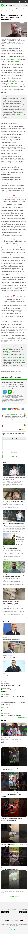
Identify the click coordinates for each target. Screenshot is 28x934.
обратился (19, 114)
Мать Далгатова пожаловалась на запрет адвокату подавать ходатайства (14, 575)
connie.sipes (13, 414)
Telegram (9, 348)
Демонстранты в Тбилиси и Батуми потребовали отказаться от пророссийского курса (13, 740)
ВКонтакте (21, 357)
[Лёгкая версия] (7, 1)
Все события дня (22, 717)
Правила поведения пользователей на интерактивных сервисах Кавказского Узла (14, 925)
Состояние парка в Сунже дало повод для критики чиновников (13, 547)
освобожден (16, 61)
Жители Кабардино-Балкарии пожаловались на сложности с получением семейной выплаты (11, 603)
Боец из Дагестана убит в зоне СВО (13, 501)
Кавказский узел (11, 59)
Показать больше (14, 896)
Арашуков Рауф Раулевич (10, 657)
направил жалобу (12, 88)
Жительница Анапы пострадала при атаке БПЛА (13, 697)
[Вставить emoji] (16, 438)
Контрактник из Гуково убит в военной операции (12, 690)
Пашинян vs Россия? (22, 8)
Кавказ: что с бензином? (8, 8)
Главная (3, 10)
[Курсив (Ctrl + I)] (6, 438)
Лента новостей (9, 10)
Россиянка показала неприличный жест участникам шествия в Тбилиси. (12, 868)
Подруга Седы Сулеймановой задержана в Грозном (14, 524)
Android (6, 351)
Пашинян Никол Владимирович (11, 639)
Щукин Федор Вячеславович (11, 676)
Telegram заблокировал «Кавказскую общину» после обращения (11, 819)
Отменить (14, 456)
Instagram (15, 357)
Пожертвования (23, 909)
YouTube (22, 360)
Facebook (9, 357)
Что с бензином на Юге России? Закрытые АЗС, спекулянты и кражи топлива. (13, 892)
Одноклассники (7, 359)
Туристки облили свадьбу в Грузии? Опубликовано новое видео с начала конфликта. (11, 794)
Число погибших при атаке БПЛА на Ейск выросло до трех (13, 703)
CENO (8, 352)
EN (4, 1)
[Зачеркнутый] (12, 438)
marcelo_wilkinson (14, 424)
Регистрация (14, 452)
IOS (10, 351)
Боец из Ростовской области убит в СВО (12, 715)
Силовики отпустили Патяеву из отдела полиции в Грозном (14, 478)
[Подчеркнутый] (9, 438)
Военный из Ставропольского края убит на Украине (13, 710)
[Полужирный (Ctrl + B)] (4, 438)
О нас (2, 909)
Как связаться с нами (12, 909)
